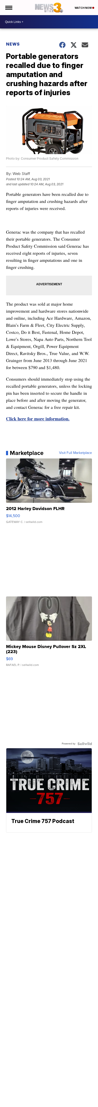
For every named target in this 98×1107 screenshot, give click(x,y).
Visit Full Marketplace (75, 453)
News (13, 44)
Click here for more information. (38, 418)
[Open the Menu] (8, 7)
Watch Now (83, 7)
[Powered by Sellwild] (84, 743)
